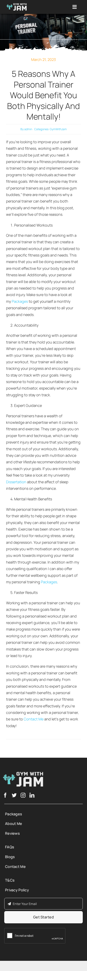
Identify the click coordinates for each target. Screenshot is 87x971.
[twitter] (14, 795)
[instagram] (23, 795)
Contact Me (34, 719)
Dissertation (16, 481)
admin (28, 129)
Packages (20, 301)
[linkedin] (32, 795)
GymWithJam (58, 129)
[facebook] (5, 795)
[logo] (16, 5)
